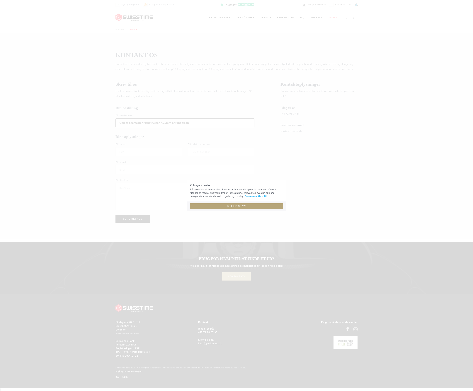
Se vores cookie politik (256, 196)
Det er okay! (236, 206)
